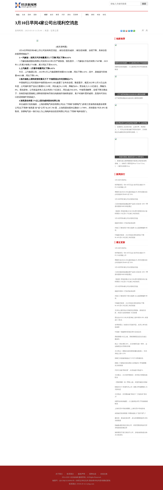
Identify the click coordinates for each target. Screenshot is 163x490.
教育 (57, 15)
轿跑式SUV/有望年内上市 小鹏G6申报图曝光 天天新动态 (131, 388)
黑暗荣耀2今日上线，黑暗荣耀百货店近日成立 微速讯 (131, 338)
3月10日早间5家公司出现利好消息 (126, 199)
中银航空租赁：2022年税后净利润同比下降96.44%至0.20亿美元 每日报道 (129, 236)
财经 (92, 15)
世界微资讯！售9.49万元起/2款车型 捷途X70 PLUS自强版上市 (130, 186)
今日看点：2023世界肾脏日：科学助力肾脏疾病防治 (131, 376)
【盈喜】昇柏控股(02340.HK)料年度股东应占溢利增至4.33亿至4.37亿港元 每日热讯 (131, 212)
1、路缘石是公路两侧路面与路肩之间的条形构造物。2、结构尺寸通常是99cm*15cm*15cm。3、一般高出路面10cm (131, 163)
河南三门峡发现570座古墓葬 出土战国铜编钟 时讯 (131, 229)
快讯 (104, 15)
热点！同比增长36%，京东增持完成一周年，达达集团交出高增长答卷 (131, 345)
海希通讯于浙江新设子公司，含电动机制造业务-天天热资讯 (131, 434)
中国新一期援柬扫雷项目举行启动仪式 (128, 332)
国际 (35, 15)
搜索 (144, 4)
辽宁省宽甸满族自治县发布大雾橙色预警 (131, 94)
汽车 (63, 15)
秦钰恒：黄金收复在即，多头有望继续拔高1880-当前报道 (131, 419)
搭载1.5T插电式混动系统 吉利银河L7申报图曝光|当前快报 (130, 364)
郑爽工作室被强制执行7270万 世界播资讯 (129, 358)
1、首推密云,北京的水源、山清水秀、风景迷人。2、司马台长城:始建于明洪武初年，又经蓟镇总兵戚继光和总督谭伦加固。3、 (131, 129)
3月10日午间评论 (120, 180)
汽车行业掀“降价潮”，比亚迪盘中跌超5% (129, 370)
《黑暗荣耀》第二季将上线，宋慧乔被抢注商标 (131, 382)
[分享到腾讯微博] (129, 31)
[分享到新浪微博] (127, 31)
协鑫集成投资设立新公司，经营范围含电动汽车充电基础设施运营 (131, 426)
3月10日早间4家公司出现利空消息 (126, 218)
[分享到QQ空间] (124, 31)
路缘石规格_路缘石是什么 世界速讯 (131, 157)
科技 (98, 15)
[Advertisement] (131, 451)
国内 (29, 15)
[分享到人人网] (132, 31)
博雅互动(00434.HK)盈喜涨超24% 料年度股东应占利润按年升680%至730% (131, 193)
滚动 (69, 15)
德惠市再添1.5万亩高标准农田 (125, 223)
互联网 (75, 15)
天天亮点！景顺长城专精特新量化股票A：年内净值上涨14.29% (131, 352)
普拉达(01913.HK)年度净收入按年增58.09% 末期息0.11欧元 (131, 319)
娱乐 (51, 15)
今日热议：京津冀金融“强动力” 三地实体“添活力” (131, 395)
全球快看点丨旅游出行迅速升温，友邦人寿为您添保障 (131, 326)
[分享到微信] (134, 31)
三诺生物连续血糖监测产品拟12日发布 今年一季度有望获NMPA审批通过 (131, 205)
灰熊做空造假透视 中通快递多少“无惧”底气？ (130, 413)
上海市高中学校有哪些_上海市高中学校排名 (130, 408)
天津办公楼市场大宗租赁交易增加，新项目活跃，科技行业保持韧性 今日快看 (130, 312)
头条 (23, 15)
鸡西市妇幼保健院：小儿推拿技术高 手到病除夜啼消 (131, 403)
